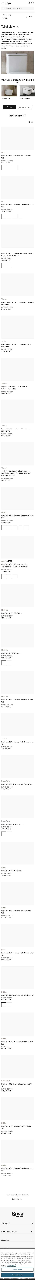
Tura (2, 250)
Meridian (4, 561)
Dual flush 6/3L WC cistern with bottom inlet (17, 784)
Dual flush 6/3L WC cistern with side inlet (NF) (17, 995)
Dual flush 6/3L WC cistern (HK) (12, 824)
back (30, 16)
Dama (3, 867)
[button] (3, 8)
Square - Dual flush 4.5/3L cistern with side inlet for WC (16, 430)
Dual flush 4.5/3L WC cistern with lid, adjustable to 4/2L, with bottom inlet (14, 566)
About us (5, 1240)
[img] (3, 167)
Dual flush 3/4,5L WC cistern (11, 653)
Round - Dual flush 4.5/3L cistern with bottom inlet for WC (17, 303)
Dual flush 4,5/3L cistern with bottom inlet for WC (17, 701)
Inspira (3, 512)
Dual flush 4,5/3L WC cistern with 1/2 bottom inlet (17, 1043)
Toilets (5, 18)
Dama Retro (5, 781)
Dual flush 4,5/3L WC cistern (11, 613)
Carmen (4, 739)
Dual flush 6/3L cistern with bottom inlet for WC (16, 1085)
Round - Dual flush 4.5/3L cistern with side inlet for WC (16, 346)
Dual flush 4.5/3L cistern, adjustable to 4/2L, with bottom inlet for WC (17, 254)
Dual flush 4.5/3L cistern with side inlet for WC (16, 157)
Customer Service (9, 1232)
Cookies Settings (17, 1269)
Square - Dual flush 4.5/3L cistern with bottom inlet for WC (14, 388)
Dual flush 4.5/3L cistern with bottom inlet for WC (17, 206)
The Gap (4, 299)
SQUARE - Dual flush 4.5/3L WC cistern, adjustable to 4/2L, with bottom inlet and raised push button (16, 473)
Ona (2, 152)
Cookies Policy (11, 1265)
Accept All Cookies (17, 1275)
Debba (3, 992)
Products (6, 15)
